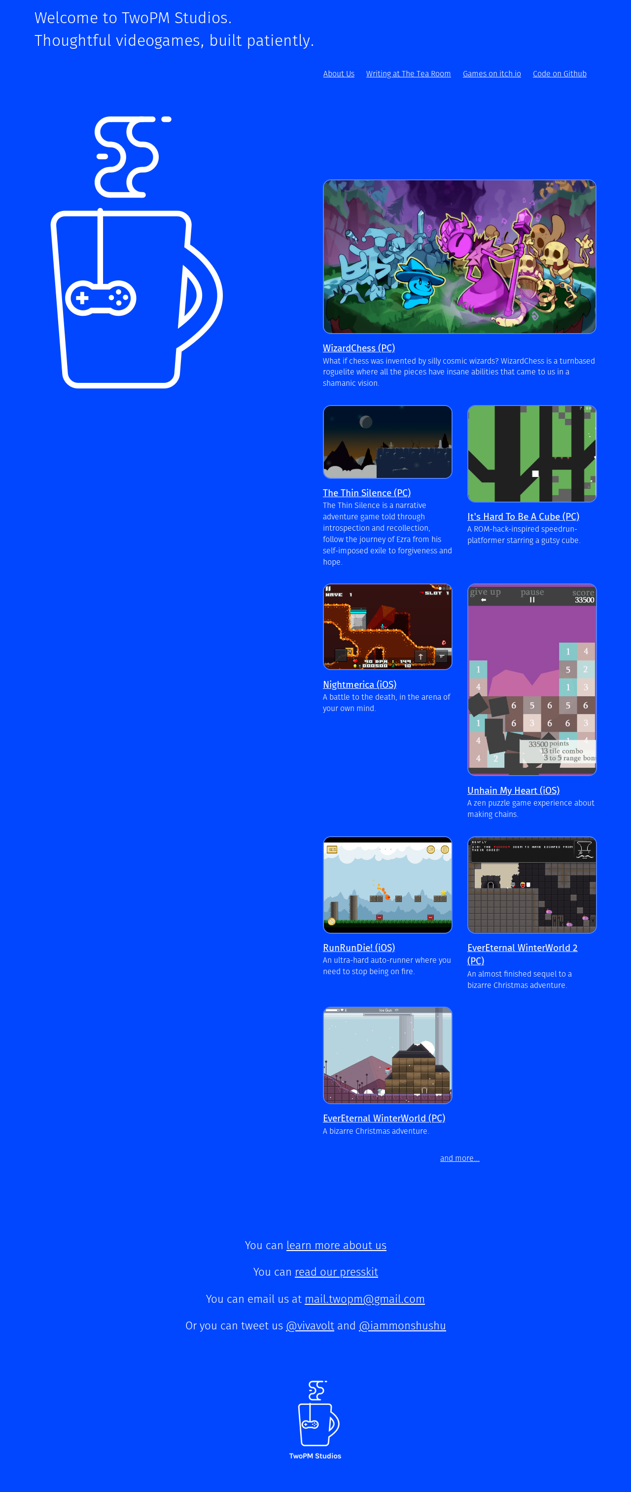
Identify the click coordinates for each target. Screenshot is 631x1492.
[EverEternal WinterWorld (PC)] (388, 1055)
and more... (460, 1158)
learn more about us (336, 1246)
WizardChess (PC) (359, 348)
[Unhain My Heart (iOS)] (532, 679)
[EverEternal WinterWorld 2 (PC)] (532, 885)
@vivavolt (310, 1326)
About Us (338, 74)
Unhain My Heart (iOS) (513, 791)
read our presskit (336, 1272)
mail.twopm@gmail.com (365, 1299)
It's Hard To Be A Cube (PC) (523, 517)
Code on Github (560, 74)
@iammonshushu (402, 1326)
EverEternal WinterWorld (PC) (384, 1118)
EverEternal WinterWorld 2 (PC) (522, 955)
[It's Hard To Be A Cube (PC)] (532, 454)
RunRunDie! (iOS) (359, 948)
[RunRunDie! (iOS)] (388, 885)
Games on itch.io (492, 74)
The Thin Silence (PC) (367, 493)
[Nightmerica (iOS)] (388, 626)
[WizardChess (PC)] (459, 256)
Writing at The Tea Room (408, 74)
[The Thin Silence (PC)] (388, 442)
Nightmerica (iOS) (359, 685)
